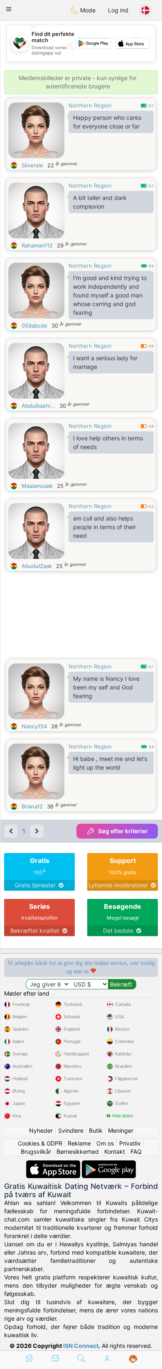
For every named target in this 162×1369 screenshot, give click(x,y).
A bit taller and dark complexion (100, 202)
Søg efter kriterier (123, 830)
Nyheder (41, 1130)
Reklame (79, 1143)
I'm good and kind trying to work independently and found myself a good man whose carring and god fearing (110, 295)
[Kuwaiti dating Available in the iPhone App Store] (54, 1164)
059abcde (34, 325)
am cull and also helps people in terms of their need (104, 527)
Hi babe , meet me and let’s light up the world (110, 763)
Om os (105, 1143)
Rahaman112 (37, 245)
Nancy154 (34, 726)
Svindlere (70, 1130)
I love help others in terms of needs (108, 442)
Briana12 (32, 806)
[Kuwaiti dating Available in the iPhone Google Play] (109, 1164)
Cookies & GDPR (40, 1143)
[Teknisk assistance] (133, 1359)
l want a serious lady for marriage (105, 362)
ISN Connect (80, 1345)
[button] (8, 9)
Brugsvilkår (36, 1151)
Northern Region (90, 105)
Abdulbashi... (38, 405)
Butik (96, 1130)
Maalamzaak (37, 485)
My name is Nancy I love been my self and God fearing (106, 687)
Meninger (120, 1130)
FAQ (136, 1151)
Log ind (118, 10)
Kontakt (114, 1151)
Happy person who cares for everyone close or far (107, 122)
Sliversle (32, 165)
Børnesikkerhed (77, 1151)
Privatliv (130, 1143)
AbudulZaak (37, 566)
